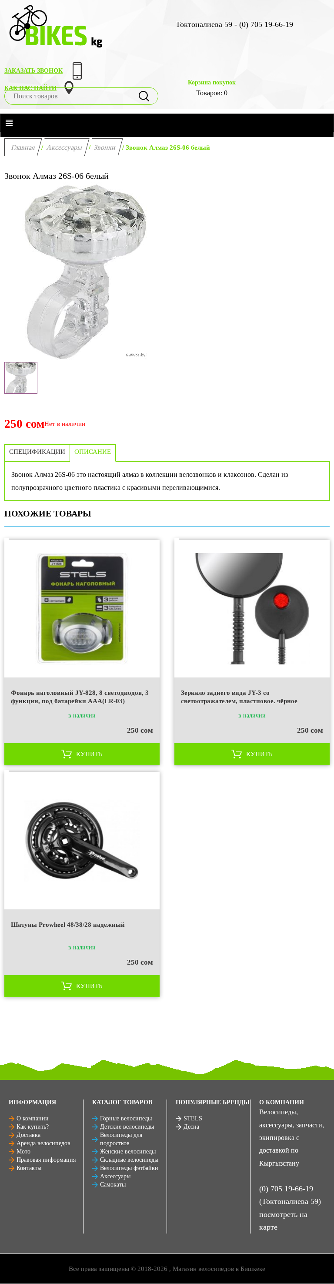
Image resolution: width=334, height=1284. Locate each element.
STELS (193, 1118)
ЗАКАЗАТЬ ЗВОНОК (33, 70)
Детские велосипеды (127, 1126)
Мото (23, 1151)
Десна (191, 1126)
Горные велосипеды (126, 1118)
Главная (23, 147)
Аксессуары (65, 147)
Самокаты (113, 1184)
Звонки (105, 147)
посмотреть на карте (283, 1220)
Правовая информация (46, 1160)
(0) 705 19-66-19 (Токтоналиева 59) (290, 1195)
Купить (89, 754)
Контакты (29, 1168)
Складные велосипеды (129, 1160)
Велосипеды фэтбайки (129, 1168)
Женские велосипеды (128, 1151)
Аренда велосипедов (43, 1143)
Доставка (28, 1135)
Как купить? (33, 1126)
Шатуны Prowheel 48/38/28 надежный (68, 924)
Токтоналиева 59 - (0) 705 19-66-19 (234, 24)
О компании (33, 1118)
